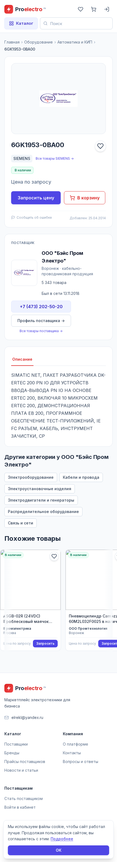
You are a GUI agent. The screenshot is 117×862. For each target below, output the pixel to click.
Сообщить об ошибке (34, 217)
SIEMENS (21, 158)
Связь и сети (20, 523)
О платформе (75, 744)
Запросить (45, 643)
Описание (22, 359)
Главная (12, 42)
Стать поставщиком (23, 798)
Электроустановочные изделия (39, 488)
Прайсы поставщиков (24, 761)
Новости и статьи (21, 770)
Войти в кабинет (20, 807)
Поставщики (16, 744)
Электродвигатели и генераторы (41, 500)
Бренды (11, 752)
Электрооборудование (31, 477)
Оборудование (38, 42)
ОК (58, 850)
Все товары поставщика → (41, 331)
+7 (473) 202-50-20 (41, 306)
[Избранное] (81, 9)
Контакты (72, 752)
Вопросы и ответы (80, 761)
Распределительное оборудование (43, 511)
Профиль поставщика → (41, 320)
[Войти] (107, 9)
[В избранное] (100, 146)
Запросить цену (36, 197)
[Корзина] (94, 9)
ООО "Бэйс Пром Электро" (62, 257)
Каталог (24, 23)
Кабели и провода (81, 477)
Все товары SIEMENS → (55, 158)
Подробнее (62, 838)
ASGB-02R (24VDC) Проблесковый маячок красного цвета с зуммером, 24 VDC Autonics (26, 619)
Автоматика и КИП (74, 42)
